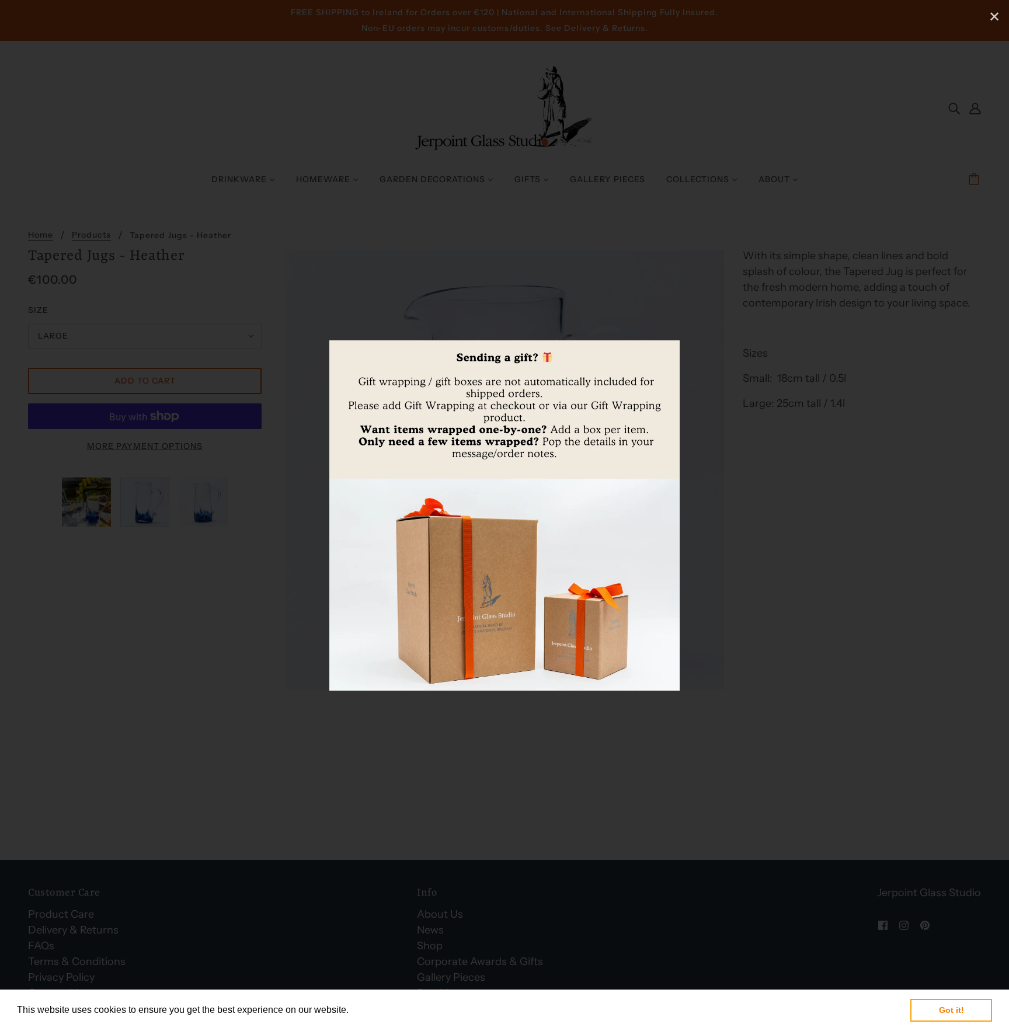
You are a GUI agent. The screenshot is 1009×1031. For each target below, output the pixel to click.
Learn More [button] (376, 1010)
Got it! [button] (951, 1010)
